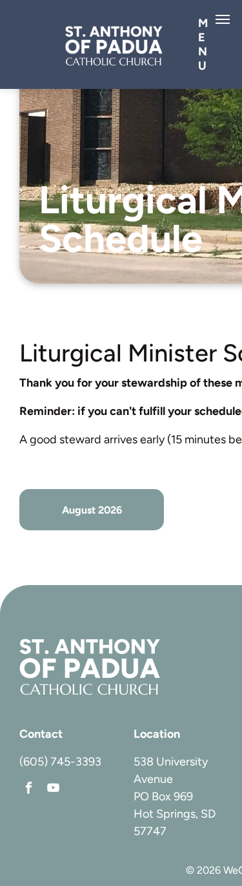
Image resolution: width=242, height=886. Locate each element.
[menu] (223, 19)
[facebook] (28, 789)
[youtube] (53, 789)
